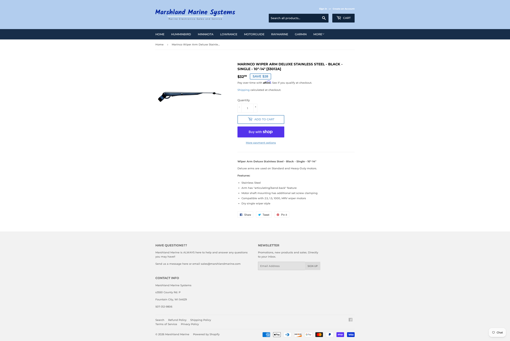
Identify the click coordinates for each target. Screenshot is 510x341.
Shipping (243, 89)
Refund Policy (177, 319)
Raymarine (279, 34)
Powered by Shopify (206, 334)
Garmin (301, 34)
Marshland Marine (177, 334)
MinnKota (205, 34)
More (317, 34)
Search (159, 319)
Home (159, 34)
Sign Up (313, 266)
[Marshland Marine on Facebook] (350, 320)
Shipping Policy (200, 319)
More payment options (261, 142)
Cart (346, 18)
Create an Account (344, 8)
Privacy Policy (190, 324)
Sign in (323, 8)
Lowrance (228, 34)
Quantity (243, 100)
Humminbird (181, 34)
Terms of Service (166, 324)
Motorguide (254, 34)
